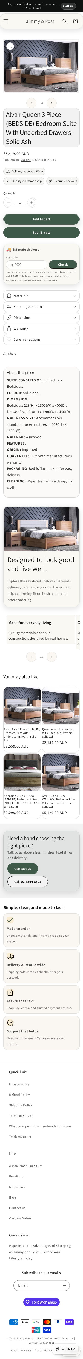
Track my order (20, 1137)
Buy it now (41, 232)
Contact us (22, 868)
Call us (68, 6)
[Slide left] (31, 103)
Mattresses (17, 1187)
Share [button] (12, 353)
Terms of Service (21, 1116)
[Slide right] (52, 103)
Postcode (12, 257)
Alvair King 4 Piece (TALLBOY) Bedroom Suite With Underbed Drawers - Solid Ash (58, 801)
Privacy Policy (19, 1084)
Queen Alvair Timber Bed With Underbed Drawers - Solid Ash (58, 732)
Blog (12, 1197)
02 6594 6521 (47, 1342)
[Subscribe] (64, 1285)
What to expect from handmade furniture (40, 1126)
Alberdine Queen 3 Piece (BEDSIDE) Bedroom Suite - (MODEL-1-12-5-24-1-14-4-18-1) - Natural (22, 801)
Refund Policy (19, 1094)
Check (63, 264)
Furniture (16, 1176)
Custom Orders (20, 1218)
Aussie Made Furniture (26, 1166)
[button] (6, 21)
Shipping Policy (20, 1105)
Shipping (26, 159)
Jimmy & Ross (25, 1338)
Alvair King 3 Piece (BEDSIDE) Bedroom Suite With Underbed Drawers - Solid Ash (22, 734)
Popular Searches (21, 1350)
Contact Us (17, 1208)
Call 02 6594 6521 (27, 881)
